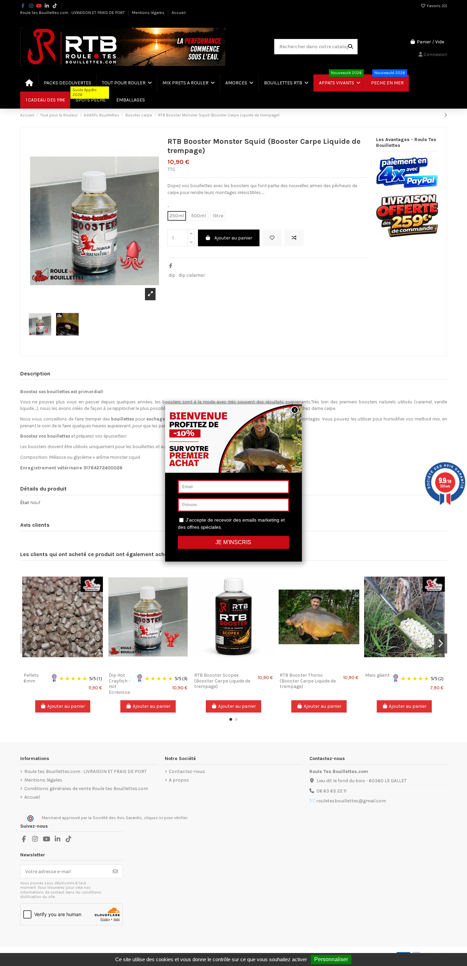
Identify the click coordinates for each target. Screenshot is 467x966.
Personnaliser (331, 959)
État (24, 503)
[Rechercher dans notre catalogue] (350, 46)
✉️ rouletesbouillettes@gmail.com (347, 801)
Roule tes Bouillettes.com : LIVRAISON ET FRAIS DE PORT (73, 12)
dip (172, 275)
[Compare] (62, 667)
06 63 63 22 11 (331, 791)
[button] (230, 719)
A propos (179, 780)
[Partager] (170, 266)
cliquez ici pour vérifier (165, 817)
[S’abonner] (115, 871)
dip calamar (191, 275)
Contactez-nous (187, 771)
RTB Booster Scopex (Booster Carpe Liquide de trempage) (222, 681)
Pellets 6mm (31, 678)
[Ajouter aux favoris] (272, 238)
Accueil (179, 12)
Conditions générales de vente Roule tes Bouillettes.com (86, 788)
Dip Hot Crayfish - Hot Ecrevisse (119, 683)
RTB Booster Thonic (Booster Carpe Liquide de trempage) (308, 681)
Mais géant (377, 675)
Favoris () (436, 5)
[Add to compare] (294, 238)
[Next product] (445, 115)
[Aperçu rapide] (72, 667)
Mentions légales (148, 12)
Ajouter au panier (233, 238)
